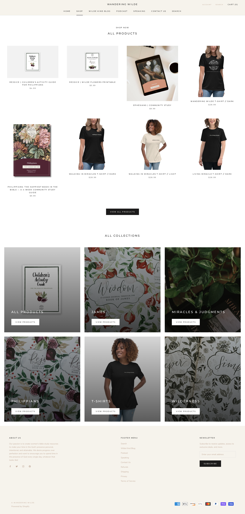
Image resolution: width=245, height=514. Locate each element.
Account (207, 5)
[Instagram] (23, 466)
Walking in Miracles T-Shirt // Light (152, 174)
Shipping (125, 471)
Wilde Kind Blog (99, 11)
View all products (122, 212)
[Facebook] (10, 466)
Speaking (139, 11)
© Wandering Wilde (22, 503)
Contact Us (158, 11)
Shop (79, 11)
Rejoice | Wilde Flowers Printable (92, 82)
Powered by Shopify (20, 506)
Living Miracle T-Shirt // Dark (212, 174)
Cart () (233, 4)
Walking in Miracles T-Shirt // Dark (92, 174)
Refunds (124, 467)
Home (67, 11)
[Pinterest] (30, 466)
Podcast (121, 11)
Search (176, 11)
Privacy (124, 476)
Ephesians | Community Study (152, 105)
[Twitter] (17, 466)
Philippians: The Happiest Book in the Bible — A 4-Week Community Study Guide (33, 190)
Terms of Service (128, 481)
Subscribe (210, 464)
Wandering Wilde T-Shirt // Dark (212, 101)
